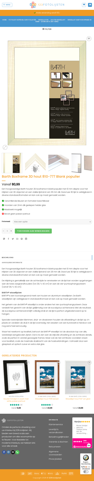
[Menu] (90, 454)
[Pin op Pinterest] (22, 239)
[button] (7, 5)
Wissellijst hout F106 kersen (47, 399)
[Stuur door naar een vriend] (17, 239)
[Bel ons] (17, 452)
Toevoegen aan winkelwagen (33, 231)
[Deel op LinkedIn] (26, 239)
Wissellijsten (43, 20)
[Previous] (7, 93)
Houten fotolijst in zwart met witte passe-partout (16, 400)
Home (4, 20)
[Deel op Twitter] (13, 239)
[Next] (87, 93)
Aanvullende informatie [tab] (12, 262)
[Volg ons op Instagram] (8, 452)
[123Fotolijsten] (47, 4)
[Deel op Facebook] (8, 239)
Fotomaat (6, 221)
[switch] (85, 471)
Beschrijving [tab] (7, 257)
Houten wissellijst (58, 20)
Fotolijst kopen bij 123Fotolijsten (22, 20)
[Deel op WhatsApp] (4, 239)
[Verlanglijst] (84, 5)
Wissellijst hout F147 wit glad (78, 399)
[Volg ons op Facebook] (4, 452)
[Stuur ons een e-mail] (13, 452)
